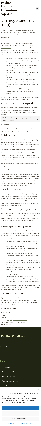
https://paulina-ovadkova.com (17, 320)
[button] (38, 389)
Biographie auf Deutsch (10, 372)
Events (4, 386)
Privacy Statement (22, 423)
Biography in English (9, 376)
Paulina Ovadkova (8, 4)
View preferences (20, 419)
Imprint (31, 423)
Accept (20, 408)
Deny (20, 413)
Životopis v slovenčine (10, 381)
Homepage (6, 367)
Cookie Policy (12, 423)
